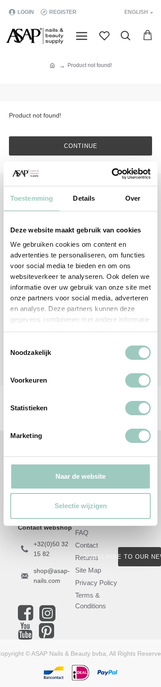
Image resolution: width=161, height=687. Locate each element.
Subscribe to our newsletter (139, 556)
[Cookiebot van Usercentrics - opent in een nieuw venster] (113, 174)
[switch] (138, 380)
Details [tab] (84, 198)
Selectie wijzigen (81, 506)
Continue (80, 146)
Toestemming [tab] (31, 198)
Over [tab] (132, 198)
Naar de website (80, 476)
